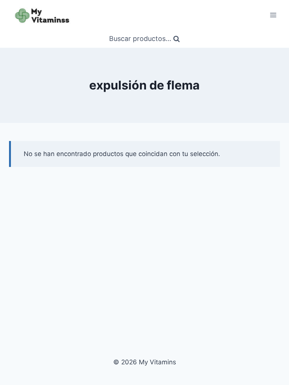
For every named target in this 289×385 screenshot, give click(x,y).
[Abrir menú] (273, 15)
